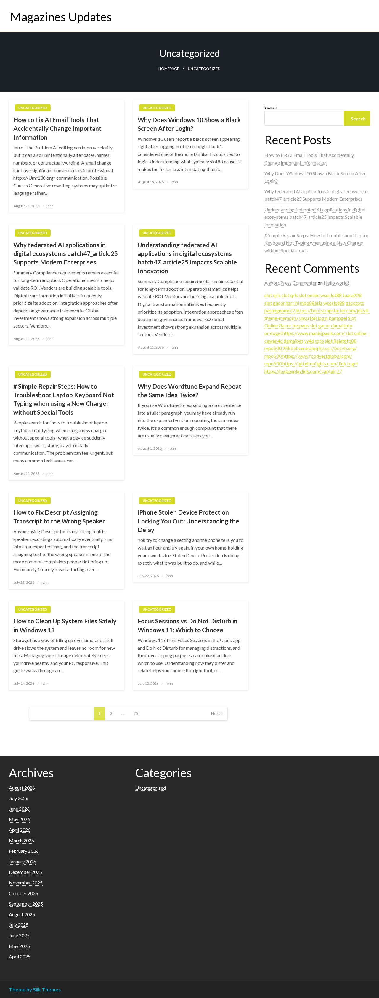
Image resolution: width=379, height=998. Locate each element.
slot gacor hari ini (281, 303)
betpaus (300, 325)
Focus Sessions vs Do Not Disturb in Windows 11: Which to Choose (187, 625)
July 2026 (18, 798)
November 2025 (26, 882)
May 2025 (19, 946)
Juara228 (352, 295)
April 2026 (19, 830)
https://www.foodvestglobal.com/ (317, 356)
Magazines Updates (61, 17)
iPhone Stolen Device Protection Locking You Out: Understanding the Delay (188, 520)
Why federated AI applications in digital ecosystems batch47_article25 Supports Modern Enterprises (65, 253)
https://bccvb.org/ (338, 348)
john (50, 206)
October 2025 (23, 893)
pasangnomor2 (279, 310)
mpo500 (273, 348)
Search (270, 107)
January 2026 (22, 861)
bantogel (338, 318)
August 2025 (22, 914)
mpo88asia (311, 303)
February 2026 (24, 851)
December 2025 (25, 872)
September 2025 (26, 903)
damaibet (293, 341)
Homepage (168, 69)
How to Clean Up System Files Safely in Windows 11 (64, 625)
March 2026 (21, 840)
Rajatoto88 (344, 341)
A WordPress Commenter (290, 282)
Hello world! (336, 282)
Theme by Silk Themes (35, 989)
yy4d (309, 341)
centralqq (308, 348)
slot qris (272, 295)
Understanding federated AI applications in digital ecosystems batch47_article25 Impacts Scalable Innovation (187, 257)
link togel (348, 363)
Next (215, 713)
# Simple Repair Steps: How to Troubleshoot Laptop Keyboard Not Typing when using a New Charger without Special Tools (63, 399)
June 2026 (19, 809)
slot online (309, 295)
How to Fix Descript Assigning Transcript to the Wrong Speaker (59, 516)
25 (136, 713)
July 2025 (18, 924)
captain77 (332, 371)
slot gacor (320, 325)
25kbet (290, 348)
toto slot (324, 341)
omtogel (273, 333)
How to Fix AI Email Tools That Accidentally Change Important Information (57, 128)
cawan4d (273, 341)
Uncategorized (32, 108)
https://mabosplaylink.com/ (292, 371)
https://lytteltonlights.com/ (310, 363)
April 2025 (19, 956)
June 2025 (19, 935)
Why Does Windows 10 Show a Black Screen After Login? (189, 124)
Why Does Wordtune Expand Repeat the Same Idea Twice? (189, 390)
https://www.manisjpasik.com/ (313, 333)
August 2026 (22, 788)
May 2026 (19, 819)
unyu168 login (313, 318)
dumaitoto (341, 325)
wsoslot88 (331, 295)
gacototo (355, 303)
